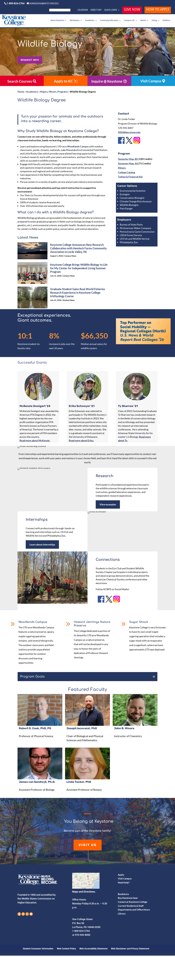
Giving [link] (154, 20)
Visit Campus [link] (125, 878)
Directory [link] (96, 10)
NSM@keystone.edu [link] (129, 132)
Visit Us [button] (87, 845)
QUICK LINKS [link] (110, 10)
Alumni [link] (143, 20)
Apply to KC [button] (63, 81)
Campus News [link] (70, 256)
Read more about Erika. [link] (81, 440)
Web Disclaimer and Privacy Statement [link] (130, 948)
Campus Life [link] (129, 20)
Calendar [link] (83, 10)
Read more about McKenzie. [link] (35, 440)
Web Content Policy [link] (66, 948)
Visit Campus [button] (150, 81)
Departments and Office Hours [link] (134, 909)
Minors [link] (122, 167)
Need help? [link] (123, 882)
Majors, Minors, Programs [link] (54, 91)
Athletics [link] (166, 20)
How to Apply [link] (157, 9)
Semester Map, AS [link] (128, 163)
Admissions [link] (74, 20)
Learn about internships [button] (42, 544)
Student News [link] (69, 300)
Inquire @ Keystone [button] (106, 81)
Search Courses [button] (19, 81)
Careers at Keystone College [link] (132, 901)
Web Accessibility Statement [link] (93, 948)
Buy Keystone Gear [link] (128, 897)
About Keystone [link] (57, 20)
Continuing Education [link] (109, 20)
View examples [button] (108, 504)
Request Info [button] (30, 59)
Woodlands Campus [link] (78, 146)
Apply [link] (121, 874)
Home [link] (21, 91)
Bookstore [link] (123, 894)
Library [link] (122, 913)
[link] (62, 10)
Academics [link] (89, 20)
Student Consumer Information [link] (38, 948)
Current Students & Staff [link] (131, 905)
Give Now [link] (132, 9)
